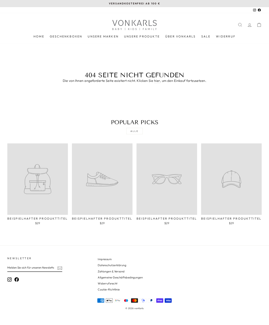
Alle (134, 131)
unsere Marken (103, 36)
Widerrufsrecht (107, 283)
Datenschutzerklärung (112, 265)
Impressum (105, 259)
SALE (206, 36)
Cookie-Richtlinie (109, 289)
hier (157, 81)
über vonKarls (180, 36)
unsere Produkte (142, 36)
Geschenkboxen (66, 36)
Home (38, 36)
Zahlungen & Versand (111, 271)
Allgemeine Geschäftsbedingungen (120, 277)
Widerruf (226, 36)
